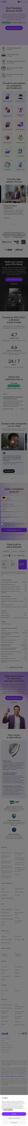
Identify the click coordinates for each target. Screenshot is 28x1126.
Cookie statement (8, 1109)
